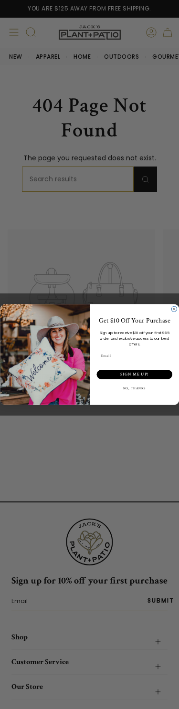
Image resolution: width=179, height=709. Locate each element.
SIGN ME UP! (134, 374)
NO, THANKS (134, 388)
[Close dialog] (174, 309)
